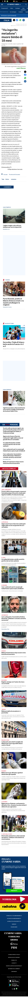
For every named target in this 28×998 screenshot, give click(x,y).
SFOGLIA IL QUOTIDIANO (8, 15)
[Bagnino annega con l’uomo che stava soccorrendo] (14, 669)
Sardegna (17, 8)
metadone (13, 179)
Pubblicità (14, 960)
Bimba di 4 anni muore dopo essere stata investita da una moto (13, 462)
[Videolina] (14, 899)
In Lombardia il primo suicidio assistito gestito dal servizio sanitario (11, 444)
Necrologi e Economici (14, 957)
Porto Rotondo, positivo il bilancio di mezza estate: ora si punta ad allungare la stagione (13, 302)
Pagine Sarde (14, 927)
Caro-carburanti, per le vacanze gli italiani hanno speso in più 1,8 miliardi (14, 450)
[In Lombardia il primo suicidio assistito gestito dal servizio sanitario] (14, 547)
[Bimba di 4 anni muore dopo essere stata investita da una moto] (14, 640)
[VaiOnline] (14, 944)
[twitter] (2, 1)
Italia (23, 8)
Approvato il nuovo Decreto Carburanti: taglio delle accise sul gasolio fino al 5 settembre (13, 437)
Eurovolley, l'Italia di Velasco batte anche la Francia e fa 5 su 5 (13, 344)
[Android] (14, 985)
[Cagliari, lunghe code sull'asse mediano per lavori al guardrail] (14, 216)
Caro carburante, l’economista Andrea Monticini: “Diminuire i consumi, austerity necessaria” (12, 455)
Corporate (14, 971)
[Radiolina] (14, 906)
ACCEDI (24, 1)
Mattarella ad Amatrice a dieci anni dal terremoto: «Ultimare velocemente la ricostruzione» (13, 837)
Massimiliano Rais (7, 459)
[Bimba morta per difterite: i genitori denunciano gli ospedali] (14, 760)
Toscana (5, 174)
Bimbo (7, 179)
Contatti (14, 963)
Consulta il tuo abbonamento (14, 915)
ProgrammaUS (4, 8)
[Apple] (14, 981)
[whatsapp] (7, 1)
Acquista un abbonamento (14, 918)
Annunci (14, 924)
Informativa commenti (14, 968)
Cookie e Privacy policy (14, 954)
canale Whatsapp (21, 68)
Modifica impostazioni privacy (14, 965)
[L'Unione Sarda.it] (14, 4)
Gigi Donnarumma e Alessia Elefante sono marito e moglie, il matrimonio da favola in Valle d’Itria (14, 409)
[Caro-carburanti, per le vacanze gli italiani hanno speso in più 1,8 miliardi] (14, 574)
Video (11, 8)
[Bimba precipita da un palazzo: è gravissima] (14, 698)
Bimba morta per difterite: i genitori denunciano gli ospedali (12, 773)
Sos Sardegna (13, 11)
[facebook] (5, 1)
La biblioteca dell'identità (14, 921)
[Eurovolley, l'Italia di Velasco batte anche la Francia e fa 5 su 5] (14, 332)
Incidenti (21, 11)
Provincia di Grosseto (14, 174)
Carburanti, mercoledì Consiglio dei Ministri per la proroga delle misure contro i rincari (12, 743)
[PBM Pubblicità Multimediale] (14, 948)
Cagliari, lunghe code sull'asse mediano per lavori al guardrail (12, 226)
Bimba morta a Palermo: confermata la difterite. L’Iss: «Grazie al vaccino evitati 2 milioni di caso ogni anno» (14, 805)
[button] (14, 20)
